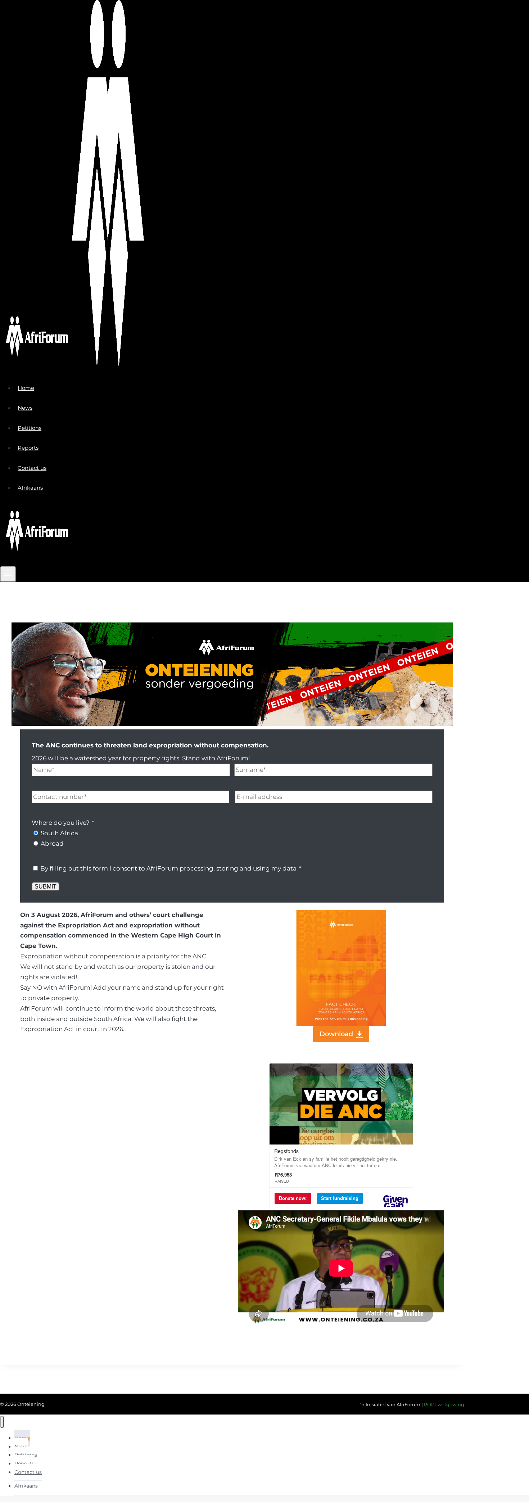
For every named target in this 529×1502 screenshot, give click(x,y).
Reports (28, 447)
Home (26, 388)
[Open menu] (8, 574)
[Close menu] (2, 1422)
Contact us (32, 467)
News (25, 407)
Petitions (29, 427)
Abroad (52, 843)
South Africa (59, 833)
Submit (45, 886)
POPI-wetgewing (444, 1404)
